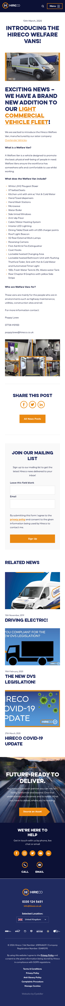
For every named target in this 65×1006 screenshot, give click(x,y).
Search (43, 6)
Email (13, 496)
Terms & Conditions (32, 969)
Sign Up (32, 538)
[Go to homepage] (11, 6)
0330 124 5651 (32, 902)
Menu (53, 6)
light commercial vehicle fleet (26, 115)
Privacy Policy (47, 955)
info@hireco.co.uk (32, 906)
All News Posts (32, 418)
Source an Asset (32, 811)
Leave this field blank (22, 482)
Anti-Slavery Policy (32, 977)
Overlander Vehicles (16, 140)
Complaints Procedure (32, 982)
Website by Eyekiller (32, 993)
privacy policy (17, 519)
